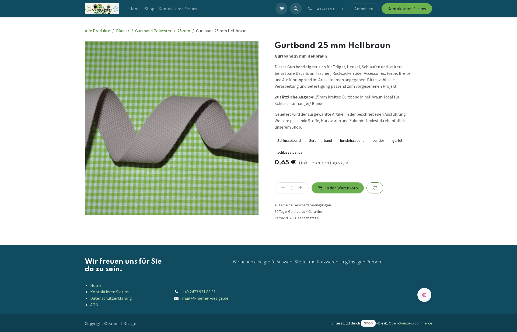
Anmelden (363, 8)
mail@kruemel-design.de (205, 298)
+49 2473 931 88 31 (199, 291)
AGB (94, 304)
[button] (296, 9)
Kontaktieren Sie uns (406, 8)
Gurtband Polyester (153, 30)
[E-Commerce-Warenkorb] (281, 9)
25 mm (183, 30)
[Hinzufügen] (302, 188)
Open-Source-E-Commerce (410, 323)
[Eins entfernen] (281, 188)
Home (96, 285)
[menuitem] (135, 8)
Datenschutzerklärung (111, 298)
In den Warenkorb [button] (341, 187)
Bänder (122, 30)
